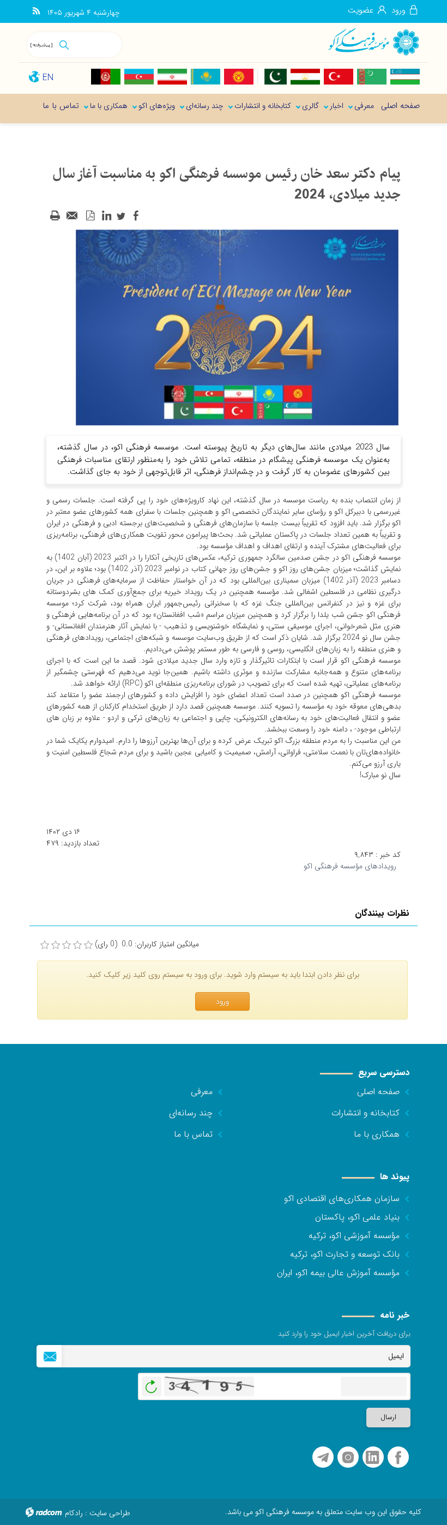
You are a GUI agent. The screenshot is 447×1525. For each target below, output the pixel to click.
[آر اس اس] (36, 11)
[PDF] (90, 216)
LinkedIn (372, 1457)
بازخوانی (151, 1383)
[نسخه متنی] (55, 216)
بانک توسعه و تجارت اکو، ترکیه (345, 1254)
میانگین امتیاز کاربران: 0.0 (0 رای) (147, 944)
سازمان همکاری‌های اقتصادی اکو (342, 1198)
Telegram (323, 1457)
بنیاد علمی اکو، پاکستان (357, 1217)
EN (48, 78)
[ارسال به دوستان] (72, 216)
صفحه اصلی (378, 1091)
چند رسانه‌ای (191, 1113)
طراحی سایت (109, 1513)
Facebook (398, 1457)
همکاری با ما (377, 1134)
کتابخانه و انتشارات (365, 1113)
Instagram (348, 1457)
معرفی (202, 1091)
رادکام (74, 1513)
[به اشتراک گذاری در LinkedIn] (106, 216)
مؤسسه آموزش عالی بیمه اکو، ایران (338, 1273)
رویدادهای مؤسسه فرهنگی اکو (350, 866)
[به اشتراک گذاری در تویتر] (121, 216)
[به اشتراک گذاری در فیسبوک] (136, 216)
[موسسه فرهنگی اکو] (373, 41)
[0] (45, 945)
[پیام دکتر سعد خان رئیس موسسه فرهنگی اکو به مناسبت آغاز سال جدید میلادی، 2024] (237, 327)
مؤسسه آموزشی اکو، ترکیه (354, 1235)
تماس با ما (193, 1134)
